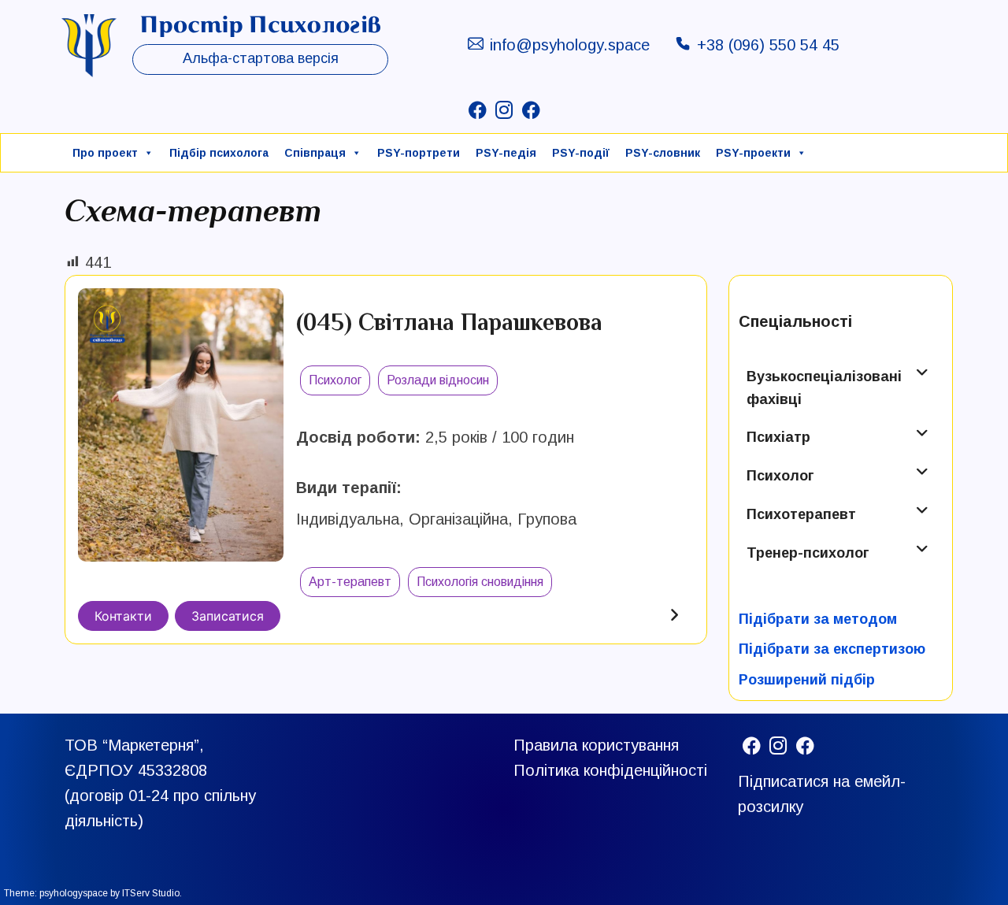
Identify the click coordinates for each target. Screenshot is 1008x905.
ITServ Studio (151, 893)
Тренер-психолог (808, 553)
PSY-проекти (753, 153)
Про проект (105, 153)
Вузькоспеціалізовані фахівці (824, 388)
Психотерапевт (801, 514)
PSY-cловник (662, 153)
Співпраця (315, 153)
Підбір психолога (219, 153)
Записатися (227, 616)
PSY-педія (506, 153)
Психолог (780, 476)
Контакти (123, 616)
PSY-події (581, 153)
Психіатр (778, 437)
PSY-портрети (418, 153)
